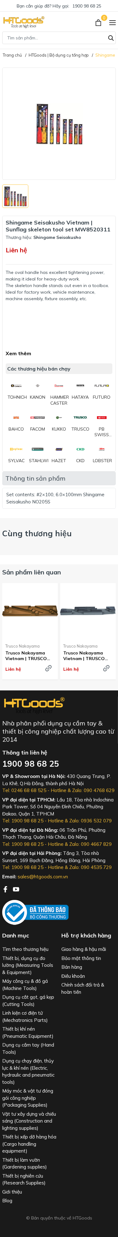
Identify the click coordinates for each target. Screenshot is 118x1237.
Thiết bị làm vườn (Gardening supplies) (24, 1163)
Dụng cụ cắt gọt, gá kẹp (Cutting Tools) (28, 1000)
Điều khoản (73, 976)
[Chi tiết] (48, 668)
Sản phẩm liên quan (31, 572)
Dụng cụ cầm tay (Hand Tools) (28, 1048)
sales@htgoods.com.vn (43, 877)
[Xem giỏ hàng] (99, 22)
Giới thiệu (12, 1192)
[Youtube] (16, 889)
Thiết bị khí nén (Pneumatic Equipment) (27, 1032)
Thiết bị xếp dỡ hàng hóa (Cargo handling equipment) (29, 1144)
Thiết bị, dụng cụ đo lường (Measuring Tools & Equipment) (27, 965)
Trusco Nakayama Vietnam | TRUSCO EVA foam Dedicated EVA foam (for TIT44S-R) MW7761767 (29, 655)
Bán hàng (71, 967)
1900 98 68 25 (86, 6)
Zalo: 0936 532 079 (90, 821)
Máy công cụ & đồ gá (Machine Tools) (25, 984)
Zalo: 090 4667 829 (90, 844)
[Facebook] (6, 889)
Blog (7, 1201)
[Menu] (112, 22)
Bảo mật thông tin (81, 958)
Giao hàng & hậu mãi (83, 949)
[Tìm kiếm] (111, 37)
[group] (59, 123)
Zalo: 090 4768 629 (93, 790)
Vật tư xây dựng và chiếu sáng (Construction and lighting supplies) (29, 1121)
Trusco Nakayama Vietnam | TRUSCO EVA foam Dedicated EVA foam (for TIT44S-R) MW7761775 (87, 655)
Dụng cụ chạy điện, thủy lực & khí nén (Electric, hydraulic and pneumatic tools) (28, 1071)
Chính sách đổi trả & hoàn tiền (82, 988)
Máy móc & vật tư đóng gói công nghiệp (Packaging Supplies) (27, 1098)
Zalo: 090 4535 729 (90, 867)
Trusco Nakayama (22, 646)
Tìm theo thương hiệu (25, 949)
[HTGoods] (23, 22)
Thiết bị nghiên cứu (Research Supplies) (24, 1179)
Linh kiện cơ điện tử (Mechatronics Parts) (25, 1016)
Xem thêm (18, 353)
